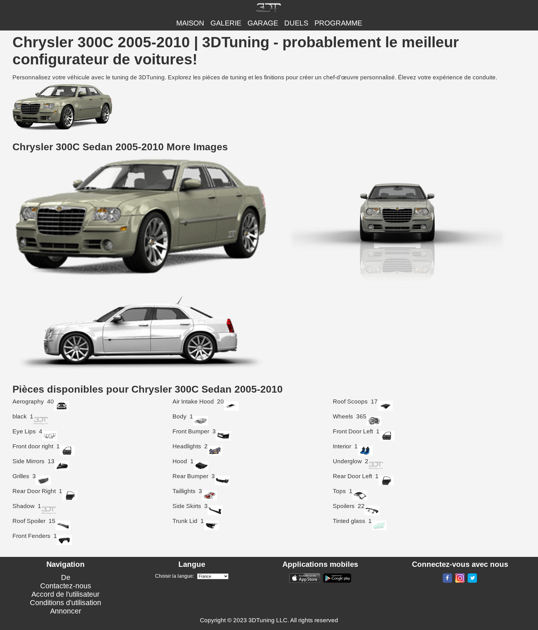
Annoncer (65, 611)
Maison (190, 23)
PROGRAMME (338, 23)
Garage (263, 23)
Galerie (225, 23)
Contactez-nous (65, 586)
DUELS (296, 23)
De (65, 577)
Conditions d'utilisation (65, 603)
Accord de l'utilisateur (65, 594)
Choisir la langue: (174, 576)
